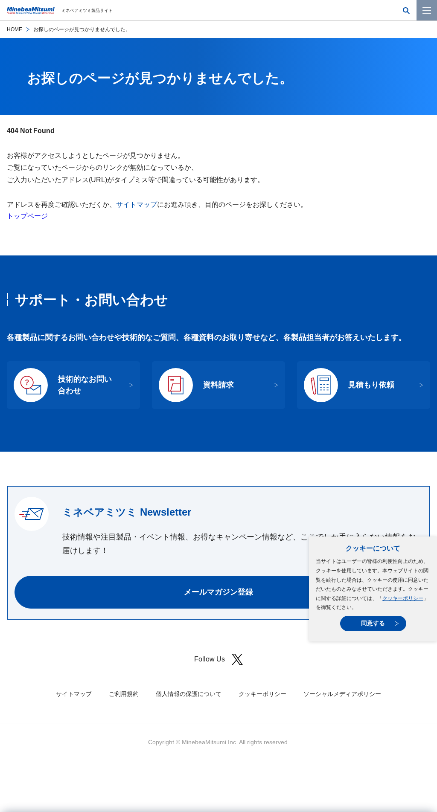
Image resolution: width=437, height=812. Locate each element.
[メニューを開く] (427, 10)
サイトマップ (136, 204)
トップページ (27, 216)
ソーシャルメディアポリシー (342, 693)
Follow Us (209, 659)
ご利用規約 (124, 693)
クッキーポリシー (402, 598)
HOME (14, 29)
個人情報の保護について (188, 693)
